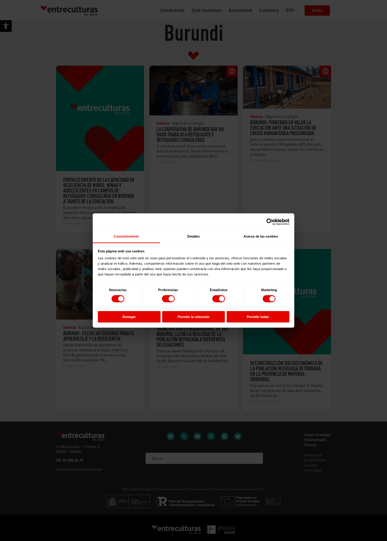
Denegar (129, 317)
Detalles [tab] (193, 236)
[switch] (168, 298)
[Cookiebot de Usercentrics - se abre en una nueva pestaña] (269, 221)
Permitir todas (258, 317)
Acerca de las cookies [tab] (260, 236)
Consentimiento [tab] (126, 236)
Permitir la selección (193, 317)
